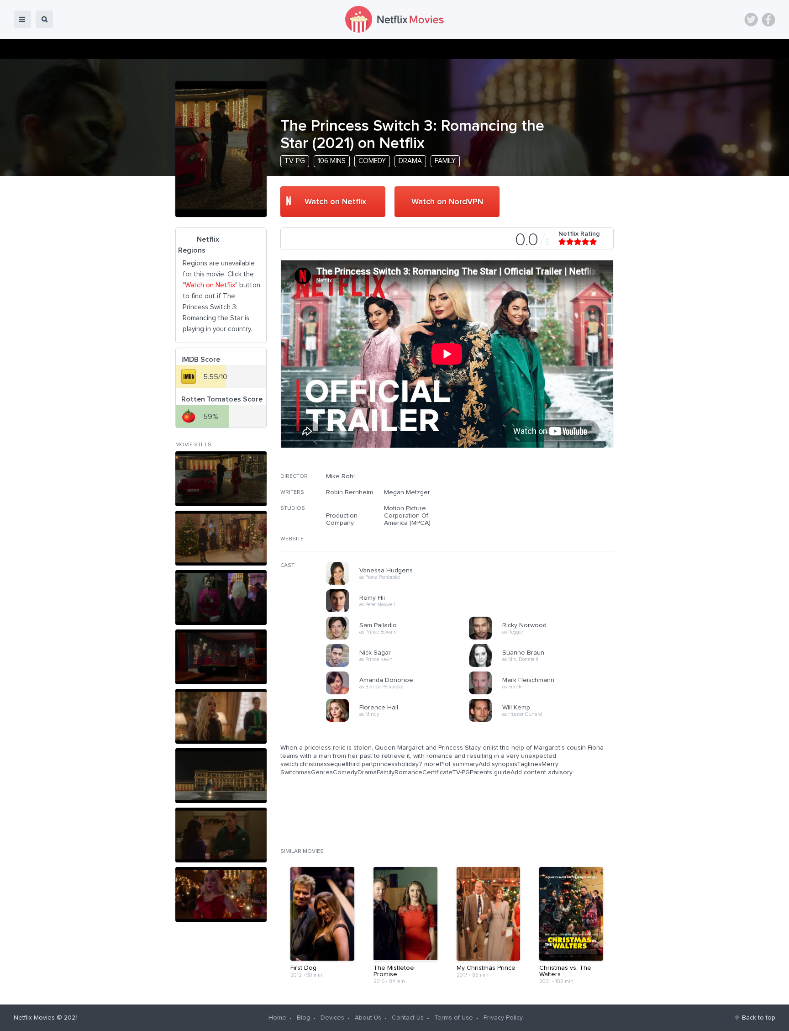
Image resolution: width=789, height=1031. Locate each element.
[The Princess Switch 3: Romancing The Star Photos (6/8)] (221, 775)
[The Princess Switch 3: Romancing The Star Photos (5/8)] (221, 716)
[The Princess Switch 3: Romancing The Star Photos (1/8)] (221, 478)
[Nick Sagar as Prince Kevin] (400, 665)
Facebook (768, 19)
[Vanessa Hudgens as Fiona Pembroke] (400, 583)
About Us (368, 1018)
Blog (303, 1018)
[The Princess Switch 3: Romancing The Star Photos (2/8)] (221, 538)
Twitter (751, 19)
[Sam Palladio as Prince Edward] (400, 638)
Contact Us (408, 1018)
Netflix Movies (34, 1018)
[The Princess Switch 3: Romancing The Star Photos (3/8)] (221, 597)
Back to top (758, 1018)
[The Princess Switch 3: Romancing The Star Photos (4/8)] (221, 656)
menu (22, 19)
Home (277, 1018)
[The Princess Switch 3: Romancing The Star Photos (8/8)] (221, 894)
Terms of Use (453, 1018)
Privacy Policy (503, 1018)
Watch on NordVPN (447, 202)
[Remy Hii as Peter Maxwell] (400, 611)
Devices (332, 1018)
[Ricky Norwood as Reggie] (543, 638)
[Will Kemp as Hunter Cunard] (543, 720)
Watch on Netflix (335, 202)
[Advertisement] (545, 531)
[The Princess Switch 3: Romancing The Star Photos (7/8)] (221, 835)
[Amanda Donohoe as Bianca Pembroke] (400, 693)
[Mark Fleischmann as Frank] (543, 693)
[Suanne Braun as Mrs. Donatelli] (543, 665)
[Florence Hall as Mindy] (400, 720)
